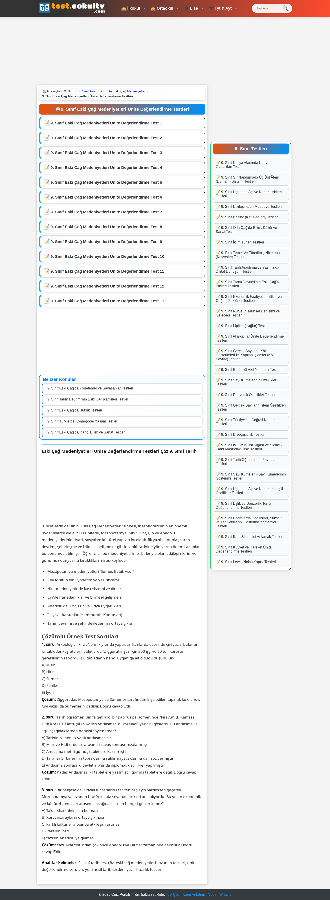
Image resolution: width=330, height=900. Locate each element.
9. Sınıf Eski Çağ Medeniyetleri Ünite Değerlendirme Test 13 (107, 301)
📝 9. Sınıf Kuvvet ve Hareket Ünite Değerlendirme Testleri (244, 549)
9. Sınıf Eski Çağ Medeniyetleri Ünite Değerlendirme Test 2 (106, 138)
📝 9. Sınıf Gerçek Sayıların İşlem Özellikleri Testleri (251, 407)
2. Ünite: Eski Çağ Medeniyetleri (123, 91)
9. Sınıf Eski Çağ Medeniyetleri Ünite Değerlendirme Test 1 (106, 123)
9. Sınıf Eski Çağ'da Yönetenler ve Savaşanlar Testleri (90, 388)
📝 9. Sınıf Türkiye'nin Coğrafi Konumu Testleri (246, 422)
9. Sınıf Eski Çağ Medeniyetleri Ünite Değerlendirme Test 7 (106, 212)
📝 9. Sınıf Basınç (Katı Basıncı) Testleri (247, 217)
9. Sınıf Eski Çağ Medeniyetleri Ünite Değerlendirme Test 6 (106, 197)
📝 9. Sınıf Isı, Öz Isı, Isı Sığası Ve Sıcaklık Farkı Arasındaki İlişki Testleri (249, 447)
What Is (225, 894)
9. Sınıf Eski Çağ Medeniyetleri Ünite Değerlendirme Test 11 (107, 271)
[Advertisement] (165, 50)
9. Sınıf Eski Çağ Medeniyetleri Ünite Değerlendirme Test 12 (107, 286)
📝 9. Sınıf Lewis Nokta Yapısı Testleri (246, 562)
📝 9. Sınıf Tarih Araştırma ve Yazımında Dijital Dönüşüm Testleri (247, 269)
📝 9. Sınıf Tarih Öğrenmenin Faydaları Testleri (246, 462)
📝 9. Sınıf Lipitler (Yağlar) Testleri (243, 326)
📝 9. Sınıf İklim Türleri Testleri (240, 242)
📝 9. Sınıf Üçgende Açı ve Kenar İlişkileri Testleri (249, 194)
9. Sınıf (69, 91)
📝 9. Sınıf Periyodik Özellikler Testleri (246, 395)
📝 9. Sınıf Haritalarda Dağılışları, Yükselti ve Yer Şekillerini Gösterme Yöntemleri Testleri (249, 522)
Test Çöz (173, 894)
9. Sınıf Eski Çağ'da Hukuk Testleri (74, 410)
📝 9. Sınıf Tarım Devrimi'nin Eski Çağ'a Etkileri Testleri (247, 284)
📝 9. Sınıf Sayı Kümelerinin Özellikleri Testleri (246, 382)
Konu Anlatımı (194, 894)
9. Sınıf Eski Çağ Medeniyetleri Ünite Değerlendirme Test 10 (107, 256)
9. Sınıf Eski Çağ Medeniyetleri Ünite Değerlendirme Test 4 (106, 167)
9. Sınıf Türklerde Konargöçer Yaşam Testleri (82, 421)
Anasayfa (51, 91)
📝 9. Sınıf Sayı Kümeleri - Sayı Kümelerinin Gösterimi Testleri (251, 476)
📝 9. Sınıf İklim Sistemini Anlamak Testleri (249, 537)
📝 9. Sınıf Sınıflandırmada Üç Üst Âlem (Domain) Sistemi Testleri (247, 179)
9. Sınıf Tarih (88, 91)
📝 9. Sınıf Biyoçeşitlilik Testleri (240, 434)
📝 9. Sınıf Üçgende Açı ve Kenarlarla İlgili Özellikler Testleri (249, 491)
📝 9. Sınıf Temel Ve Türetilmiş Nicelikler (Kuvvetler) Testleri (248, 255)
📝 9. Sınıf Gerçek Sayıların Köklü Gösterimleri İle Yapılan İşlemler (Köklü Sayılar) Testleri (246, 355)
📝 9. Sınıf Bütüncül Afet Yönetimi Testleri (249, 369)
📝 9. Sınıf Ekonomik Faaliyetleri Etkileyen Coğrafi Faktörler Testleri (249, 299)
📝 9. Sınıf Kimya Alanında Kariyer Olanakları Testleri (243, 165)
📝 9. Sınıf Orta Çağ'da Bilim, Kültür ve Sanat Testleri (246, 230)
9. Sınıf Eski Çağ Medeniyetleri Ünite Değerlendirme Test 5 (106, 182)
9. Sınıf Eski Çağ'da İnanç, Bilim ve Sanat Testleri (86, 432)
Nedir (212, 894)
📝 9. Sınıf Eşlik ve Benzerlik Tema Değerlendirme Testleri (243, 505)
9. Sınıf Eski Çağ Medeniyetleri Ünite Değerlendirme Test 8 (106, 227)
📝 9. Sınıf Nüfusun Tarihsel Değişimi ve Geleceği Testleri (248, 313)
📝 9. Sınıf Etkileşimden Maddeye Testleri (249, 206)
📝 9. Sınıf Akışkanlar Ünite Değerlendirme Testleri (250, 338)
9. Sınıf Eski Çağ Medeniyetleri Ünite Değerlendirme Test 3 (106, 152)
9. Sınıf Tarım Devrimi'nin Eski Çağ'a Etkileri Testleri (88, 399)
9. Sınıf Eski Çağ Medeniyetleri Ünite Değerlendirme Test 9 (106, 241)
